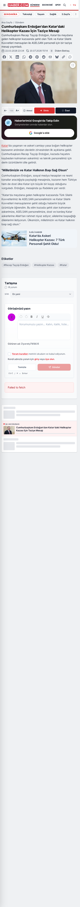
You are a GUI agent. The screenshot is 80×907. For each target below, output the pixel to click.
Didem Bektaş (62, 50)
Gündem (19, 22)
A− (5, 110)
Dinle (46, 110)
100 (11, 110)
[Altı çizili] (42, 316)
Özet (67, 110)
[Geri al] (21, 316)
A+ (17, 110)
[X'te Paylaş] (10, 57)
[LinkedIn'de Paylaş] (17, 57)
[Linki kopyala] (63, 57)
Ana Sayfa (6, 22)
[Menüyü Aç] (4, 5)
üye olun (49, 359)
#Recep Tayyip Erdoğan (16, 265)
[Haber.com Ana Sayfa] (18, 5)
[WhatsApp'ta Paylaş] (24, 57)
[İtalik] (37, 316)
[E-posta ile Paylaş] (50, 57)
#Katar (63, 265)
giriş (36, 359)
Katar (4, 145)
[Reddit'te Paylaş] (43, 57)
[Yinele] (26, 316)
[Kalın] (31, 316)
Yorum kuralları (20, 353)
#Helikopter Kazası (44, 265)
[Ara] (65, 5)
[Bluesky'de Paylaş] (57, 57)
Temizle (22, 367)
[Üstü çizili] (48, 316)
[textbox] (44, 330)
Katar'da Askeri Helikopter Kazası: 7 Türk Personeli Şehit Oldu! (47, 240)
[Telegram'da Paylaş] (30, 57)
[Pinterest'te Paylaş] (37, 57)
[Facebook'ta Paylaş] (4, 57)
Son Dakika (10, 14)
